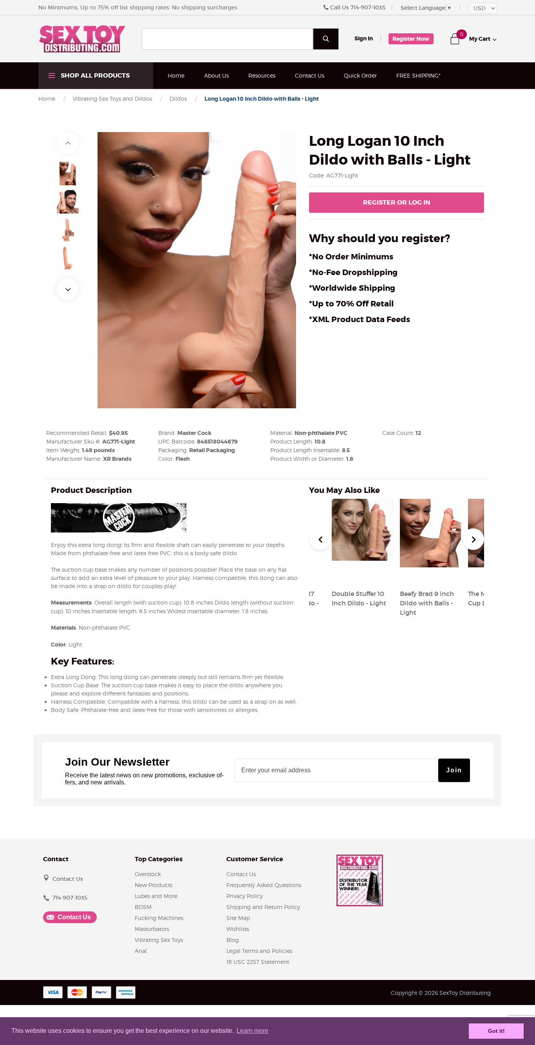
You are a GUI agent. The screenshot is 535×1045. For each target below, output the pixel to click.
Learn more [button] (252, 1030)
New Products (153, 885)
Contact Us (309, 75)
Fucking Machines (159, 918)
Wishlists (237, 928)
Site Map (238, 918)
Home (176, 75)
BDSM (143, 907)
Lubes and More (156, 896)
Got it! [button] (496, 1031)
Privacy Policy (244, 896)
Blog (232, 939)
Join (454, 770)
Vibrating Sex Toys (159, 939)
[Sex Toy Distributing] (82, 38)
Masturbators (152, 928)
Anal (141, 950)
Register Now (410, 38)
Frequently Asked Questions (263, 885)
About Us (216, 75)
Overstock (148, 874)
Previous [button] (67, 143)
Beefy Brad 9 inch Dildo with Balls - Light (427, 603)
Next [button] (67, 289)
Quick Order (360, 75)
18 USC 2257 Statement (257, 961)
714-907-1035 (368, 7)
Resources (261, 75)
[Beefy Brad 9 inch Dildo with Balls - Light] (430, 575)
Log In (396, 202)
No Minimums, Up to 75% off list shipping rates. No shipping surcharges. (138, 7)
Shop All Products (94, 75)
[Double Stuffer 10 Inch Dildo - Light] (363, 575)
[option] (67, 173)
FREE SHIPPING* (418, 75)
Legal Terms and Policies (259, 950)
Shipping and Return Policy (263, 907)
